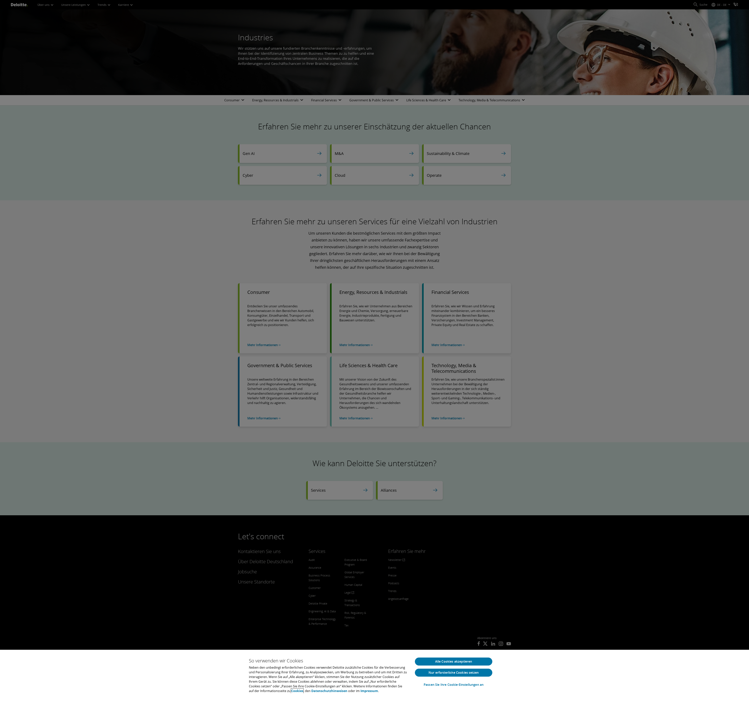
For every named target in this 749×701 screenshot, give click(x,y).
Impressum (369, 691)
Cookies (297, 691)
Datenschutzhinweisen (329, 691)
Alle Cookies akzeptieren (453, 661)
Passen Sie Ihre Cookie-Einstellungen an (454, 685)
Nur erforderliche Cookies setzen (454, 672)
